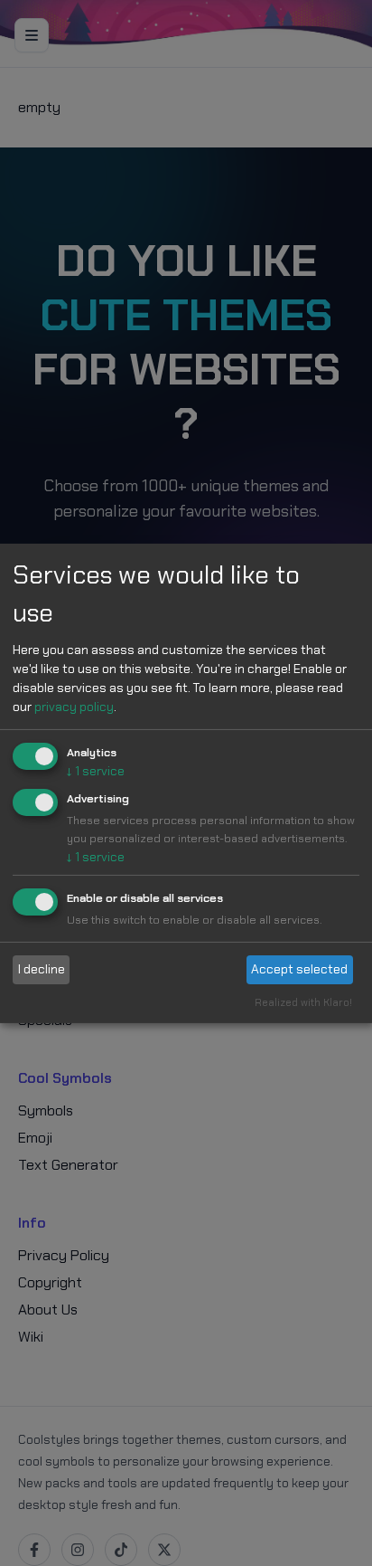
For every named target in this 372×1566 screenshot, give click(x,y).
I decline (41, 969)
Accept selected (299, 969)
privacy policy (74, 706)
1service (96, 771)
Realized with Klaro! (303, 1002)
